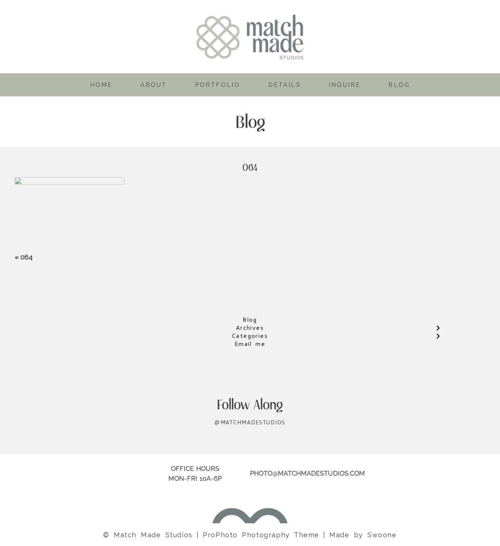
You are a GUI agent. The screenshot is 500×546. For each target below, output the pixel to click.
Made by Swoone (362, 535)
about (154, 84)
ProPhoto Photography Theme (261, 535)
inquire (345, 84)
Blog (250, 319)
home (101, 84)
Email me (250, 343)
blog (399, 84)
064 (26, 257)
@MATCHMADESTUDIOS (250, 422)
